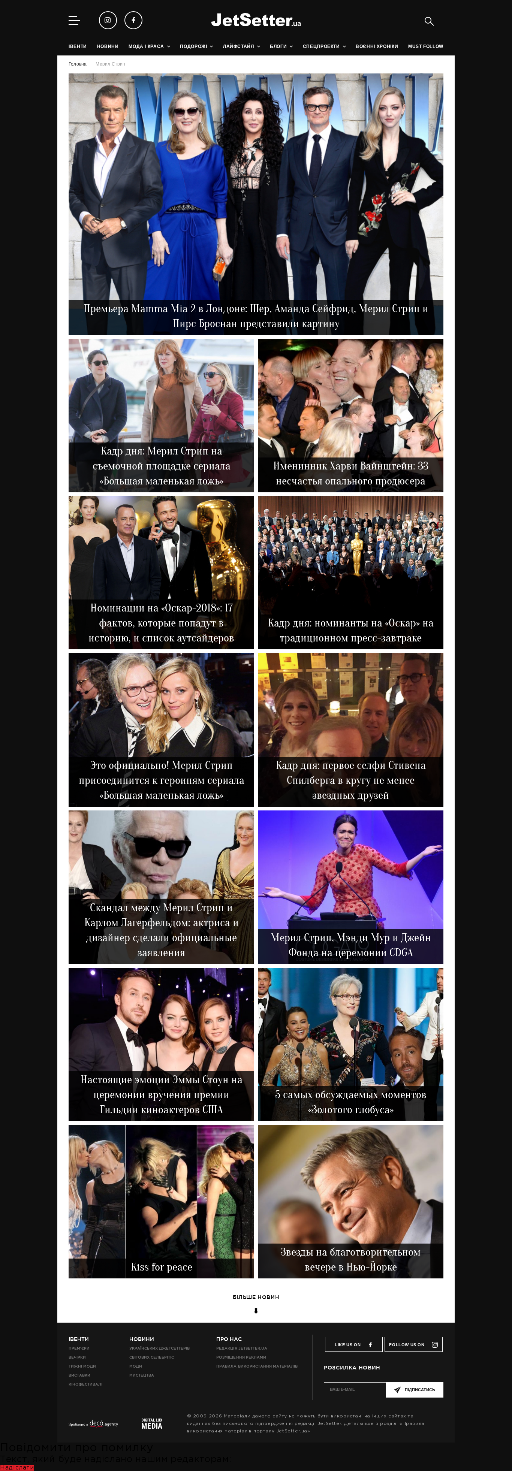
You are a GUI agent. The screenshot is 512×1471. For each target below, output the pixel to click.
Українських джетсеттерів (159, 1348)
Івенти (79, 1339)
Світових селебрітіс (151, 1357)
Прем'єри (79, 1348)
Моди (135, 1366)
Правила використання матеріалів (257, 1366)
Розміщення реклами (241, 1357)
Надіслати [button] (17, 1468)
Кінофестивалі (85, 1384)
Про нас (229, 1339)
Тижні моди (82, 1366)
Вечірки (77, 1357)
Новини (141, 1339)
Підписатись (420, 1389)
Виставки (79, 1375)
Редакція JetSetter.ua (241, 1348)
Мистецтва (141, 1375)
